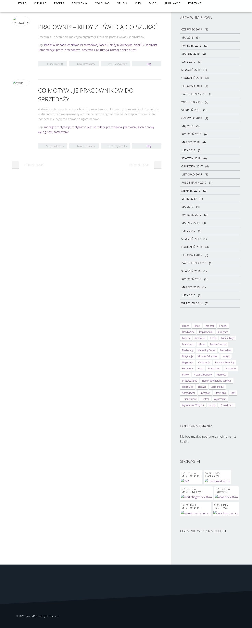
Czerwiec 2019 (191, 29)
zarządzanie (61, 132)
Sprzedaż (205, 393)
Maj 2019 (187, 37)
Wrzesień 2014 (191, 303)
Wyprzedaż (220, 399)
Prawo (185, 374)
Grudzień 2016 (192, 247)
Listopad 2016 (191, 255)
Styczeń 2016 (191, 271)
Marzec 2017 (190, 223)
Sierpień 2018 (190, 110)
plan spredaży (96, 127)
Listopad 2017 (191, 174)
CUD (138, 3)
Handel (223, 326)
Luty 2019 (188, 61)
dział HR (139, 45)
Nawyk (226, 356)
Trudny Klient (189, 399)
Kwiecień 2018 (191, 134)
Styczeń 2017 (191, 239)
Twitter (205, 399)
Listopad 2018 (191, 86)
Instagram (223, 332)
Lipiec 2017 (189, 198)
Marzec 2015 (190, 287)
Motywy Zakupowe (208, 356)
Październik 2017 (193, 182)
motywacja (63, 127)
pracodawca (73, 50)
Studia (122, 3)
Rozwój (202, 386)
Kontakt (194, 3)
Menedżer (225, 350)
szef (49, 132)
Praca (200, 368)
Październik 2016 (193, 263)
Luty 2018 (188, 150)
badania (49, 45)
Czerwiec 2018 (191, 118)
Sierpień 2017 (190, 190)
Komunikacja (227, 338)
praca (59, 50)
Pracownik (230, 368)
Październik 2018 (193, 94)
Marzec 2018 (190, 142)
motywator (79, 127)
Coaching (102, 3)
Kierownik (200, 338)
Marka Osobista (218, 344)
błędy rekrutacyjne (120, 45)
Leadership (188, 344)
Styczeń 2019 (191, 70)
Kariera (186, 338)
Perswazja (187, 368)
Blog (153, 3)
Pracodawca (214, 368)
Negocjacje (187, 362)
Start (22, 3)
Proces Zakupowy (203, 374)
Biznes (185, 326)
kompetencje (46, 50)
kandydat (151, 45)
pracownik (88, 50)
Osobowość (204, 362)
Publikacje (172, 3)
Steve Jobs (220, 393)
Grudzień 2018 (192, 78)
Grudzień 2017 (192, 166)
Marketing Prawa (206, 350)
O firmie (40, 3)
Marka (202, 344)
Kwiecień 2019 (191, 45)
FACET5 (59, 3)
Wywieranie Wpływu (193, 405)
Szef (233, 393)
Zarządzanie (226, 405)
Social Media (217, 386)
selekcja (125, 50)
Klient (213, 338)
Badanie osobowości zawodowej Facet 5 (82, 45)
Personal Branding (224, 362)
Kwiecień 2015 (191, 279)
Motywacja (187, 356)
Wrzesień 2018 (191, 102)
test (134, 50)
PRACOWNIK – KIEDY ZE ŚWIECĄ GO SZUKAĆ (97, 27)
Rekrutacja (187, 386)
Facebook (209, 326)
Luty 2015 (188, 295)
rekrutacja (102, 50)
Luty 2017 (188, 231)
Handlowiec (188, 332)
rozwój (114, 50)
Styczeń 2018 (191, 158)
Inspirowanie (206, 332)
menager (50, 127)
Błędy (197, 326)
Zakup (212, 405)
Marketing (187, 350)
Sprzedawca (188, 393)
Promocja (221, 374)
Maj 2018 (187, 126)
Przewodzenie (189, 380)
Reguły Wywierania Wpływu (217, 380)
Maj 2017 (187, 206)
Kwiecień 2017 (191, 215)
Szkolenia (79, 3)
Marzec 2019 (190, 53)
